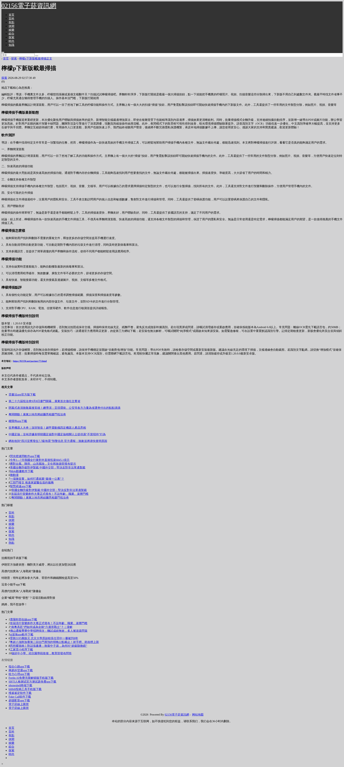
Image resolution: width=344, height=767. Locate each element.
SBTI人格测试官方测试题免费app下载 (32, 681)
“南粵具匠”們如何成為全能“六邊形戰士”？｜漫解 (41, 626)
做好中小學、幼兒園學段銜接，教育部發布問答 (41, 653)
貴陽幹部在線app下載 (23, 619)
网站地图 (198, 714)
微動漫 (14, 475)
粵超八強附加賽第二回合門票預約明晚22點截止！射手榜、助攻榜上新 (54, 642)
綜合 (11, 33)
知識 (11, 44)
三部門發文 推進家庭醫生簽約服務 (32, 482)
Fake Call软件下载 (20, 696)
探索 (11, 37)
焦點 (11, 22)
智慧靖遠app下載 (20, 486)
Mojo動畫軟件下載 (21, 471)
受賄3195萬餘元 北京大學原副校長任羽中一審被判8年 (44, 638)
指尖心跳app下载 (19, 666)
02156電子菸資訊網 (28, 5)
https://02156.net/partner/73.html (30, 361)
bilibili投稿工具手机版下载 (25, 689)
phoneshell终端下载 (20, 685)
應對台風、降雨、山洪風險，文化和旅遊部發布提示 (43, 463)
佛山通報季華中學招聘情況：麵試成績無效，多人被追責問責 (48, 630)
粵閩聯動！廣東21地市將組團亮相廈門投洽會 (40, 497)
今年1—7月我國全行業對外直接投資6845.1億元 (40, 459)
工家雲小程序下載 (21, 649)
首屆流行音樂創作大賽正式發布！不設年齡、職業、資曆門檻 (50, 493)
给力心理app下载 (19, 674)
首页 (11, 14)
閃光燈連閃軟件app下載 (25, 456)
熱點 (11, 542)
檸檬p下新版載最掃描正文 (35, 58)
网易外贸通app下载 (21, 670)
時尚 (11, 41)
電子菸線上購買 (19, 704)
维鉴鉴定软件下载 (20, 692)
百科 (11, 18)
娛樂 (11, 29)
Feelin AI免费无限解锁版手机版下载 (31, 677)
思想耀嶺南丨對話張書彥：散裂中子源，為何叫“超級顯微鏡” (48, 645)
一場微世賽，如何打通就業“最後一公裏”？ (37, 478)
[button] (2, 52)
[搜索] (36, 55)
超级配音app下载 (19, 700)
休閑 (11, 26)
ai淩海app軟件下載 (21, 634)
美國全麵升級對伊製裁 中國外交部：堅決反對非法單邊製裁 (47, 467)
